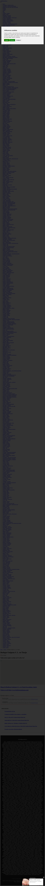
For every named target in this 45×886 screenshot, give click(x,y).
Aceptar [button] (6, 40)
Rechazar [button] (12, 40)
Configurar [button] (18, 40)
